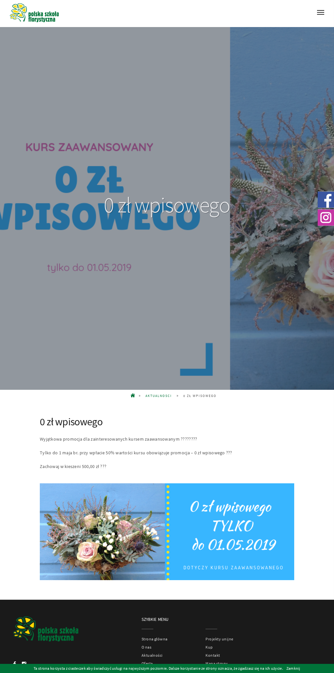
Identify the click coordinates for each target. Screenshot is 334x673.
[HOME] (133, 396)
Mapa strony (216, 663)
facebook (326, 199)
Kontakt (212, 655)
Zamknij (293, 668)
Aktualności (152, 655)
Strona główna (155, 638)
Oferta (147, 663)
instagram (326, 217)
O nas (146, 647)
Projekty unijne (219, 638)
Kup (209, 647)
